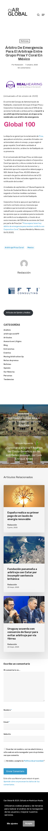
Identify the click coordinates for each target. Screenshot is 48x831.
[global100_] (20, 129)
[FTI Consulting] (24, 301)
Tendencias (9, 379)
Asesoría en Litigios (13, 341)
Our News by (9, 372)
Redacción (19, 65)
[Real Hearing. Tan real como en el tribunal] (24, 90)
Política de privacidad (33, 761)
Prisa (41, 136)
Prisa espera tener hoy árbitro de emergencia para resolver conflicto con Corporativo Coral (24, 226)
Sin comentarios (24, 68)
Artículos (8, 338)
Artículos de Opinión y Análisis (18, 313)
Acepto (28, 823)
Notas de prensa (11, 360)
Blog (6, 345)
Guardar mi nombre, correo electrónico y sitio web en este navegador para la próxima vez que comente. (23, 752)
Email (7, 722)
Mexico (31, 248)
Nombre (8, 710)
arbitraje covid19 (11, 334)
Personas (8, 376)
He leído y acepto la (25, 761)
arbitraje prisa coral (14, 248)
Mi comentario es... (12, 670)
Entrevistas (9, 349)
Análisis (7, 330)
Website (7, 734)
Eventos (7, 353)
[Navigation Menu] (43, 15)
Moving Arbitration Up (14, 357)
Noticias (25, 41)
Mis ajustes (12, 824)
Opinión (7, 368)
